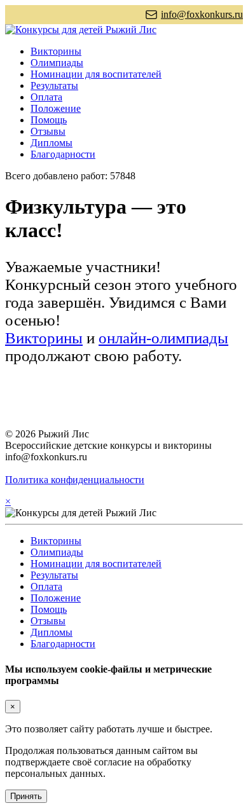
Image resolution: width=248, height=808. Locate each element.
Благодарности (63, 154)
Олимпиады (57, 62)
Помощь (49, 119)
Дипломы (51, 142)
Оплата (46, 97)
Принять (26, 796)
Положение (56, 108)
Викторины (56, 51)
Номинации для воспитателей (96, 74)
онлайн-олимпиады (163, 337)
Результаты (54, 85)
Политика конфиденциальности (74, 479)
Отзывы (48, 131)
